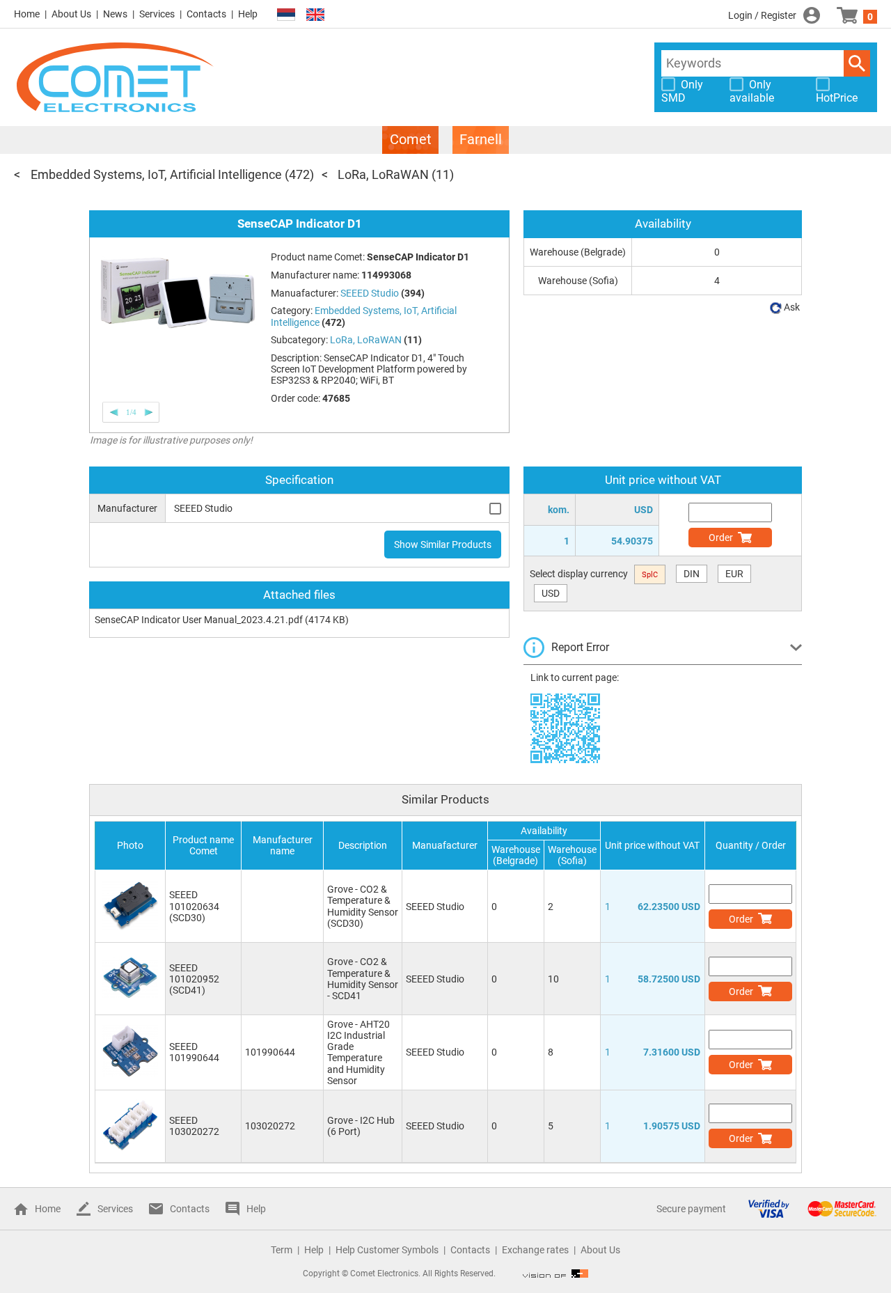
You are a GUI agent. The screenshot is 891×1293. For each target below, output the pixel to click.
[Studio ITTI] (555, 1273)
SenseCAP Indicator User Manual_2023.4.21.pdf (199, 619)
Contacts (206, 13)
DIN (692, 573)
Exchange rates (535, 1249)
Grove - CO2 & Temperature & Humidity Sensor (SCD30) (362, 906)
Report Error (580, 647)
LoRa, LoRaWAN (383, 174)
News (115, 13)
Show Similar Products (442, 544)
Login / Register (762, 15)
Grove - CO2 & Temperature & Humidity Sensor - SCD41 (362, 978)
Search (857, 63)
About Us (71, 13)
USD (551, 593)
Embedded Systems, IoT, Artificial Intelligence (156, 174)
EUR (734, 573)
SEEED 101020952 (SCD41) (194, 979)
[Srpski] (286, 15)
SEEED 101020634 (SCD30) (194, 906)
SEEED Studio (435, 906)
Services (157, 13)
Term (281, 1249)
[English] (315, 15)
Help (248, 13)
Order (721, 537)
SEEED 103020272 (194, 1126)
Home (27, 13)
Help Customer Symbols (387, 1249)
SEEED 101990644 (194, 1052)
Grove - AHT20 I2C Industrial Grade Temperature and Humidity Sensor (358, 1052)
